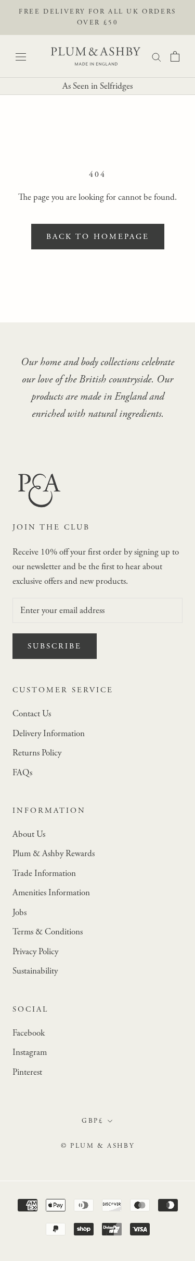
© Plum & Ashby (97, 1146)
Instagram (29, 1052)
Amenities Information (51, 892)
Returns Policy (36, 753)
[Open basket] (175, 56)
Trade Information (44, 873)
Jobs (19, 912)
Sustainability (35, 971)
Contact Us (31, 713)
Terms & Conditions (47, 932)
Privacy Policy (35, 951)
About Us (28, 834)
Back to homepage (97, 237)
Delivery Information (48, 733)
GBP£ (92, 1120)
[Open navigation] (21, 56)
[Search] (156, 56)
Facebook (28, 1033)
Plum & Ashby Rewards (53, 853)
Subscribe (55, 646)
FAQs (22, 772)
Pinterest (27, 1072)
